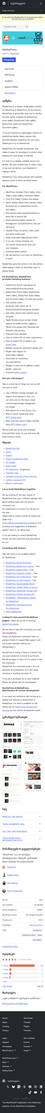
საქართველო (14, 1081)
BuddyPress (8, 1070)
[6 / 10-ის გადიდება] (18, 792)
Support (9, 455)
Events (27, 1042)
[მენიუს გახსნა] (41, 3)
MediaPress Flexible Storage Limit (20, 594)
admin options (21, 372)
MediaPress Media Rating (17, 570)
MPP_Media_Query (14, 417)
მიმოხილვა (10, 75)
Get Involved (29, 1038)
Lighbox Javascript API (16, 480)
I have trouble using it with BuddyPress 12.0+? (12, 839)
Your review (7, 986)
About (4, 1018)
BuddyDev (14, 53)
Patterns (27, 1030)
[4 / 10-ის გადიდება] (18, 765)
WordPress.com (10, 1058)
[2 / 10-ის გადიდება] (18, 735)
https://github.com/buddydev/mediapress (19, 523)
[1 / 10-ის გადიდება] (18, 724)
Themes (27, 1022)
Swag (27, 1050)
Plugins (27, 1026)
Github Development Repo (17, 459)
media (40, 935)
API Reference (12, 469)
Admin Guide (11, 466)
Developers (7, 1046)
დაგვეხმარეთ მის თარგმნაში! (22, 19)
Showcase (28, 1018)
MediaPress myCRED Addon (18, 580)
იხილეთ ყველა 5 (36, 925)
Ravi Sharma (12, 883)
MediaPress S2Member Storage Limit (21, 591)
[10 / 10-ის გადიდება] (39, 785)
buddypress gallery (29, 935)
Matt (5, 1062)
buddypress (37, 930)
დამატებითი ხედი (10, 946)
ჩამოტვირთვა (9, 60)
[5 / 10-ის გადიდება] (18, 776)
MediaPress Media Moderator (18, 563)
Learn (4, 1038)
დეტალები (9, 69)
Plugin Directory (8, 11)
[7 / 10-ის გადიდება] (39, 724)
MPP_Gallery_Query (19, 424)
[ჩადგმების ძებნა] (26, 26)
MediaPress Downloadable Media (20, 584)
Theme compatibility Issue (13, 824)
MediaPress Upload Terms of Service (22, 587)
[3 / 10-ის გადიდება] (18, 749)
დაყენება (9, 81)
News (4, 1022)
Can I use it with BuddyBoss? (14, 831)
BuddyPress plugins (10, 624)
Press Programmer (15, 891)
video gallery (37, 940)
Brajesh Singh (13, 875)
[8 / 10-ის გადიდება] (39, 749)
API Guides (10, 462)
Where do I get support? (12, 817)
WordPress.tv (9, 1050)
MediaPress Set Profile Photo (18, 577)
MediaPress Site (13, 448)
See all (40, 986)
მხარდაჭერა (10, 93)
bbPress (7, 1066)
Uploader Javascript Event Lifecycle (21, 476)
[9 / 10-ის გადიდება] (39, 764)
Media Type (31, 410)
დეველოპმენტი (11, 87)
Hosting (5, 1026)
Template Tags (12, 473)
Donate (28, 1046)
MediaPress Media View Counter (20, 566)
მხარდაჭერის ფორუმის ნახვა (15, 1003)
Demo (8, 452)
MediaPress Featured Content (18, 573)
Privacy (5, 1030)
